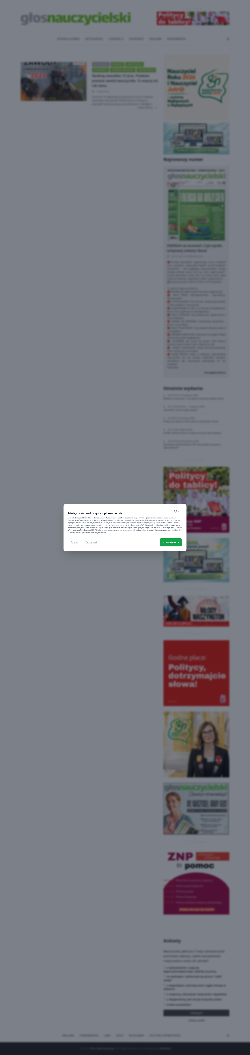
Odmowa (74, 542)
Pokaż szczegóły (91, 542)
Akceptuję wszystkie (171, 542)
